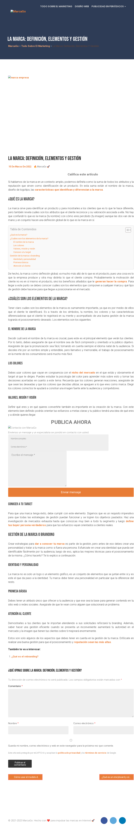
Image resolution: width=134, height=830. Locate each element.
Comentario (15, 686)
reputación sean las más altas (92, 642)
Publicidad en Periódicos (108, 6)
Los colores (18, 245)
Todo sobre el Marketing (56, 6)
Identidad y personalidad (24, 259)
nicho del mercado (83, 372)
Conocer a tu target (22, 252)
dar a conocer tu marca (50, 543)
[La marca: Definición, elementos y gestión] (71, 114)
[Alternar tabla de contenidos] (126, 230)
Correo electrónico (84, 723)
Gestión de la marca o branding (25, 255)
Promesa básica (20, 262)
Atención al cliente (21, 266)
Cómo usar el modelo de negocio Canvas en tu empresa (28, 777)
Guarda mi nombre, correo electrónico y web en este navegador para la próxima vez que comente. (61, 745)
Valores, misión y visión (24, 249)
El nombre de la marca (23, 242)
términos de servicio (95, 753)
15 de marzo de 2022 (19, 166)
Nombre (13, 723)
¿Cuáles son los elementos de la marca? (29, 238)
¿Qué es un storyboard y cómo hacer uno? (118, 777)
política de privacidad (69, 753)
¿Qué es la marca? (18, 234)
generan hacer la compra (111, 281)
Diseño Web (82, 6)
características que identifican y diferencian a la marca (69, 189)
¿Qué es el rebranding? (24, 656)
